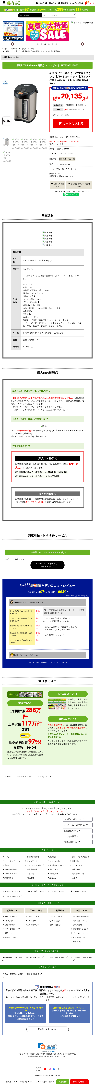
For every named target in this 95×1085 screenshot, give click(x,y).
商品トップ (10, 1082)
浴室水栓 (75, 861)
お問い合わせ (55, 925)
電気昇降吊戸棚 (78, 874)
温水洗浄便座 (32, 869)
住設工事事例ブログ (58, 957)
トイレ (7, 857)
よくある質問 (70, 836)
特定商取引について (81, 929)
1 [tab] (38, 44)
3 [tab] (45, 44)
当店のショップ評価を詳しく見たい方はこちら (46, 662)
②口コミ (33, 1082)
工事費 (74, 878)
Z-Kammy (18, 602)
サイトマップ (78, 942)
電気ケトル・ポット (67, 176)
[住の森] (13, 3)
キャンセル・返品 (62, 115)
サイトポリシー (79, 937)
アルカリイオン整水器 (35, 865)
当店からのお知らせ (81, 916)
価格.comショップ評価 (13, 957)
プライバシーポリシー (81, 933)
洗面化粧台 (53, 869)
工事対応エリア (33, 916)
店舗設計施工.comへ (47, 1029)
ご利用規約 (77, 925)
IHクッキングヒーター (13, 861)
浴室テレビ (76, 869)
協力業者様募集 (33, 974)
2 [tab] (42, 44)
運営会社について (72, 842)
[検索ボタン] (74, 15)
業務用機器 (8, 878)
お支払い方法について (74, 819)
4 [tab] (49, 44)
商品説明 (62, 1082)
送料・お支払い (10, 916)
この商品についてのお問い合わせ (80, 185)
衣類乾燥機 (53, 874)
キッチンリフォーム (12, 891)
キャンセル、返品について (76, 825)
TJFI (16, 655)
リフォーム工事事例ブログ (81, 958)
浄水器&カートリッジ (57, 865)
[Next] (82, 44)
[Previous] (12, 44)
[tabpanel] (47, 30)
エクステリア (77, 865)
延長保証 (52, 878)
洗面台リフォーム (80, 891)
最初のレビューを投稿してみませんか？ (47, 565)
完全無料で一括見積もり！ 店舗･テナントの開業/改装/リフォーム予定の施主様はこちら (25, 1013)
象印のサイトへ (68, 169)
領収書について (10, 937)
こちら (49, 410)
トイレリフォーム (57, 891)
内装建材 (30, 878)
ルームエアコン (10, 874)
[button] (48, 1048)
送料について (25, 436)
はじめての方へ (56, 916)
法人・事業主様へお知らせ (13, 975)
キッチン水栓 (54, 861)
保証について (9, 933)
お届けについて (71, 831)
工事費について (33, 925)
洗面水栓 (7, 865)
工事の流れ (31, 921)
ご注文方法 (8, 921)
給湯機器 (52, 857)
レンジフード (32, 861)
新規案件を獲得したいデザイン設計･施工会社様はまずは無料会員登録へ (69, 1012)
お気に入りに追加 (58, 185)
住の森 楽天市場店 (34, 957)
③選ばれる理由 (46, 1082)
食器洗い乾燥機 (33, 857)
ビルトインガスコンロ (80, 857)
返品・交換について (12, 929)
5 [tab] (53, 44)
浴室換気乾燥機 (10, 869)
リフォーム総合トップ (13, 896)
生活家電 (6, 57)
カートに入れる (73, 123)
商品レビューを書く (57, 144)
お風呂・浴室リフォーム (36, 891)
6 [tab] (57, 44)
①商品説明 (22, 1082)
